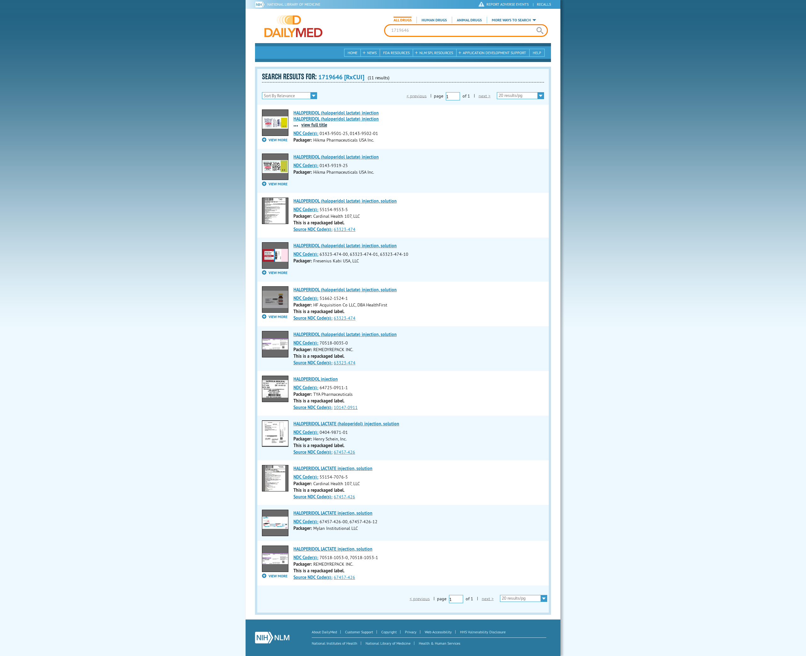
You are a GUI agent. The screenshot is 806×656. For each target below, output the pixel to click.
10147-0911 (346, 407)
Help (537, 52)
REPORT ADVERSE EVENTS (507, 4)
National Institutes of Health (334, 643)
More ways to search (511, 20)
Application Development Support (494, 52)
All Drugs (403, 20)
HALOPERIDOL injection (315, 379)
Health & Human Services (439, 643)
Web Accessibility (438, 632)
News (372, 52)
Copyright (389, 632)
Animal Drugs (469, 20)
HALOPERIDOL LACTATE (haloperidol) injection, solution (346, 424)
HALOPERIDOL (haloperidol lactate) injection (336, 157)
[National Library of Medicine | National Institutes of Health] (272, 637)
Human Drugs (434, 20)
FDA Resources (396, 52)
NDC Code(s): (305, 133)
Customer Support (359, 632)
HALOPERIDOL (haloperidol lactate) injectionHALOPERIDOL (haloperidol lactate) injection (336, 116)
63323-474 (344, 229)
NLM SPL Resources (436, 52)
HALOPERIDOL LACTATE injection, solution (332, 468)
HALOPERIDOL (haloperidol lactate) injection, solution (345, 201)
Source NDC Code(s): (312, 229)
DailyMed (293, 26)
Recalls (544, 4)
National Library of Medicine (293, 4)
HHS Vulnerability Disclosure (483, 632)
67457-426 (344, 452)
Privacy (411, 632)
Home (352, 52)
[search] (540, 30)
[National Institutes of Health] (261, 4)
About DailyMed (324, 632)
